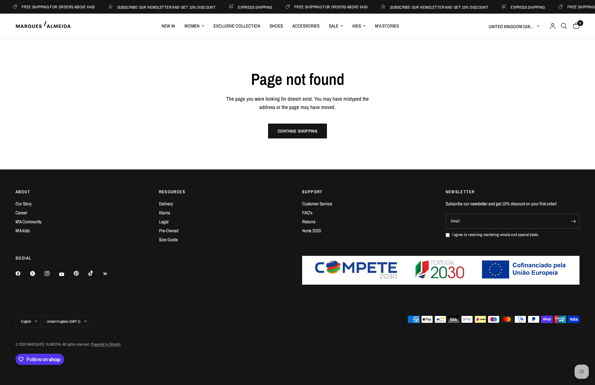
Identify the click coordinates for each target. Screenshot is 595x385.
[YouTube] (66, 274)
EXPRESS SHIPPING (250, 7)
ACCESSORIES (306, 26)
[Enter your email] (573, 221)
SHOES (276, 26)
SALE (333, 26)
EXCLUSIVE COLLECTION (237, 26)
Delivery (166, 203)
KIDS (356, 26)
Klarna (164, 212)
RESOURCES (172, 192)
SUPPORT (312, 192)
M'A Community (28, 221)
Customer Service (317, 203)
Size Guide (168, 239)
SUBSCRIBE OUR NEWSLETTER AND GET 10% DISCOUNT (162, 7)
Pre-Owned (168, 230)
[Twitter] (37, 273)
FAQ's (307, 212)
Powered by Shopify (106, 344)
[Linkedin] (110, 273)
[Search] (564, 26)
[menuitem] (168, 26)
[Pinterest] (80, 273)
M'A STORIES (387, 26)
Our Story (23, 203)
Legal (164, 221)
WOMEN (192, 26)
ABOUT (22, 192)
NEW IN (168, 26)
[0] (575, 26)
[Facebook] (22, 273)
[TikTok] (95, 273)
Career (21, 212)
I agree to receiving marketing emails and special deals (495, 234)
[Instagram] (51, 273)
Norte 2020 (311, 230)
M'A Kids (22, 230)
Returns (308, 221)
